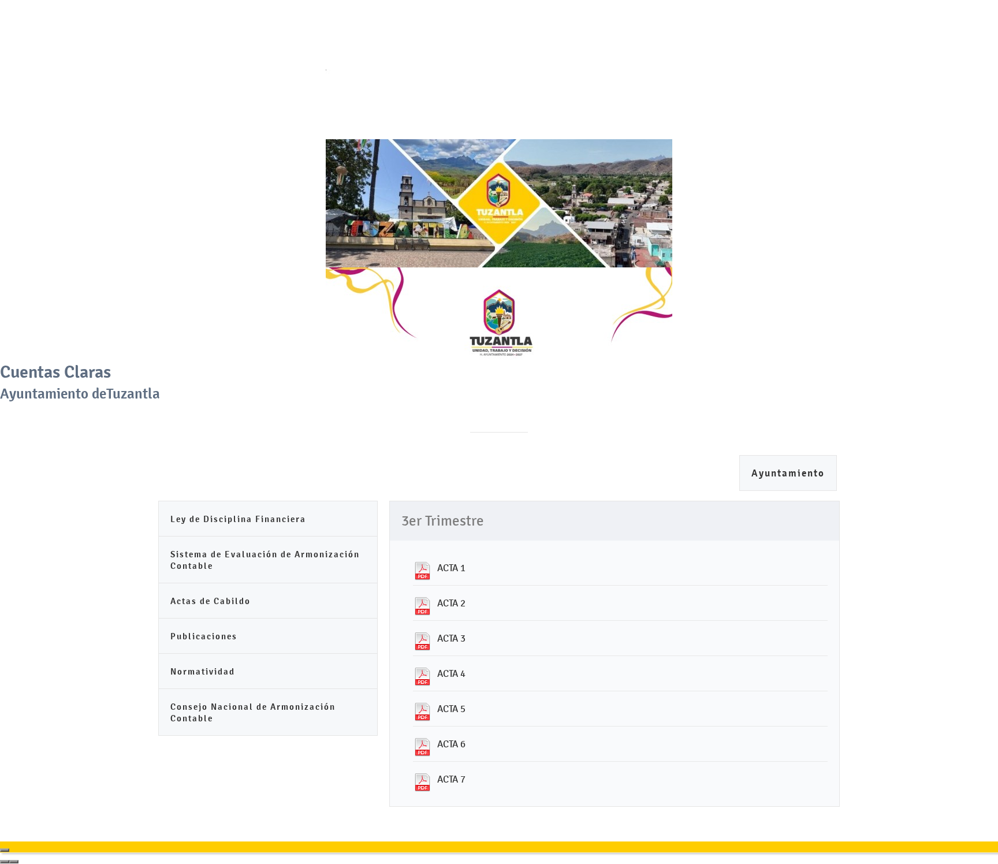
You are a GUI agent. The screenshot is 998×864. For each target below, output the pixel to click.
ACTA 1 (451, 567)
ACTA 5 (451, 708)
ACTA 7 (451, 779)
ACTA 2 (451, 603)
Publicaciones (203, 636)
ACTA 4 (451, 673)
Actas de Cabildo (210, 600)
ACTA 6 (451, 744)
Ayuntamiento (788, 473)
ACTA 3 (451, 638)
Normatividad (202, 671)
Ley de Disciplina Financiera (238, 518)
